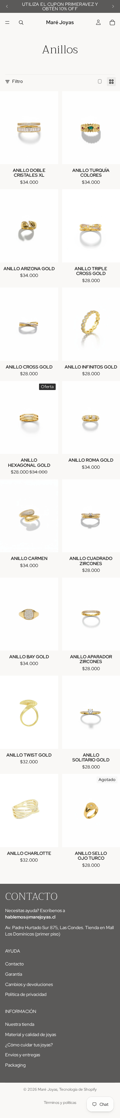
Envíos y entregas (22, 1055)
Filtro (17, 81)
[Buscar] (21, 22)
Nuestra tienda (19, 1024)
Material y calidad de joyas (30, 1034)
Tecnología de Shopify (78, 1089)
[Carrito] (112, 22)
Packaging (15, 1065)
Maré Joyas (47, 1089)
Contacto (14, 964)
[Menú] (7, 22)
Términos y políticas (60, 1102)
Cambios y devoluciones (29, 984)
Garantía (13, 974)
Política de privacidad (25, 994)
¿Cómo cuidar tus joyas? (29, 1045)
